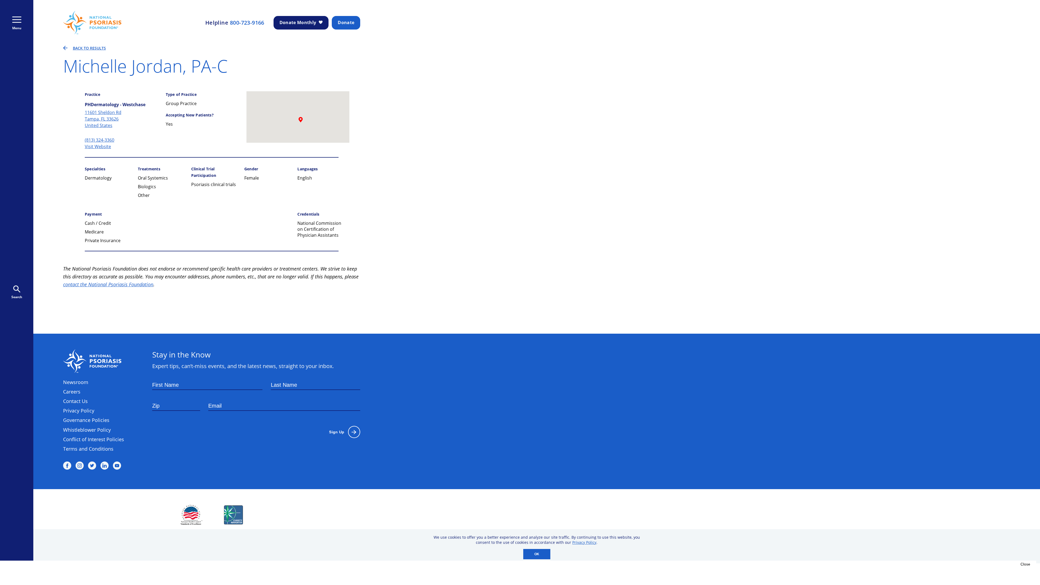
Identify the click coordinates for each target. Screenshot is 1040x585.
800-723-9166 (247, 22)
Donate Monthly (298, 22)
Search (16, 297)
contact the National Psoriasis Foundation (108, 284)
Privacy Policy (584, 542)
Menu (16, 28)
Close (1025, 564)
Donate (346, 22)
